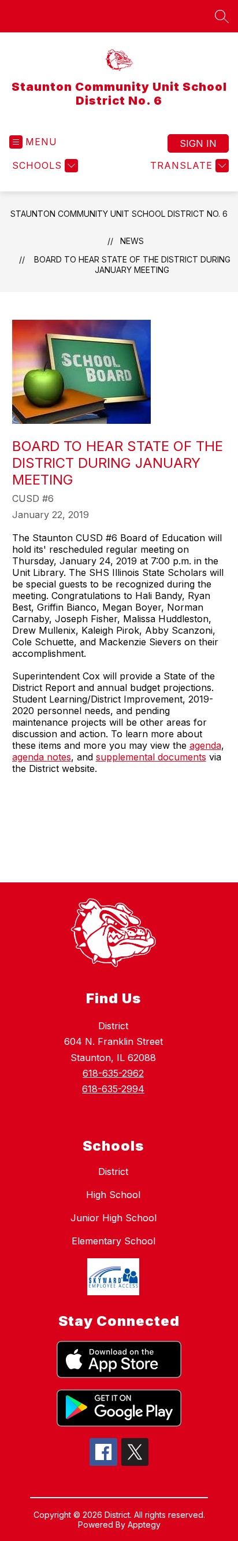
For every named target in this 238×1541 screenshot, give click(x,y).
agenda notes (41, 757)
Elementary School (113, 1241)
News (132, 241)
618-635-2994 (113, 1089)
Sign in (198, 143)
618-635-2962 (113, 1073)
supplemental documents (151, 757)
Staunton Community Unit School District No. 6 (119, 214)
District (113, 1171)
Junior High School (113, 1218)
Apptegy (144, 1524)
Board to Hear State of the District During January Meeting (132, 264)
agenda (205, 745)
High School (113, 1194)
